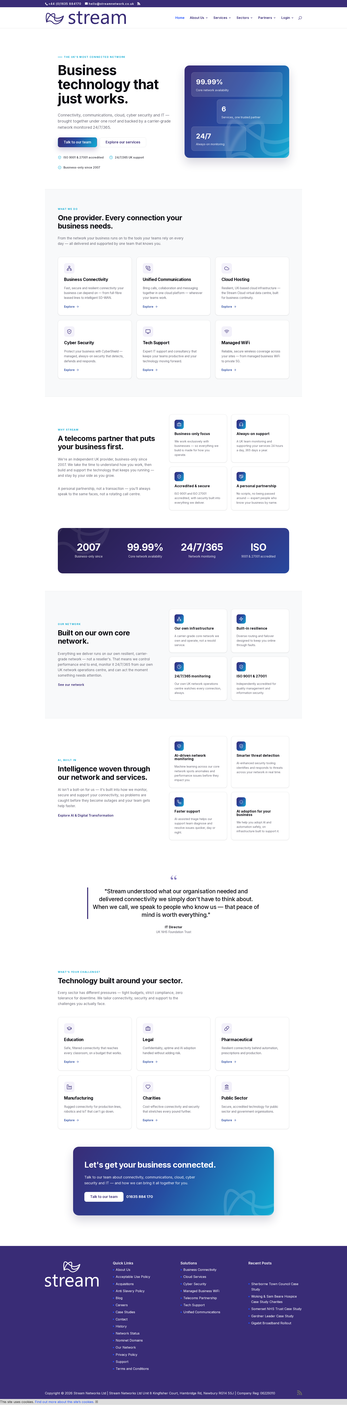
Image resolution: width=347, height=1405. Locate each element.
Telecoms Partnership (200, 1298)
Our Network (126, 1347)
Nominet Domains (129, 1340)
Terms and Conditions (132, 1369)
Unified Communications (201, 1312)
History (121, 1326)
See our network (71, 684)
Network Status (128, 1333)
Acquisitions (125, 1284)
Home (180, 18)
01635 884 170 (139, 1197)
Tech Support (194, 1305)
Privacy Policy (126, 1355)
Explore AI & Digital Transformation (85, 815)
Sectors (243, 18)
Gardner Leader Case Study (272, 1316)
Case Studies (125, 1312)
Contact (122, 1319)
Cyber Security (194, 1284)
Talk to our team (77, 142)
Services (220, 18)
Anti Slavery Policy (130, 1291)
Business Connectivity (199, 1270)
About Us (197, 18)
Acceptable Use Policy (133, 1277)
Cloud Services (194, 1277)
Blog (119, 1298)
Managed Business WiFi (201, 1291)
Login (285, 18)
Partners (265, 18)
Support (122, 1362)
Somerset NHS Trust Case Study (276, 1309)
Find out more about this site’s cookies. (64, 1402)
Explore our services (123, 142)
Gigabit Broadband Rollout (271, 1323)
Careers (122, 1305)
